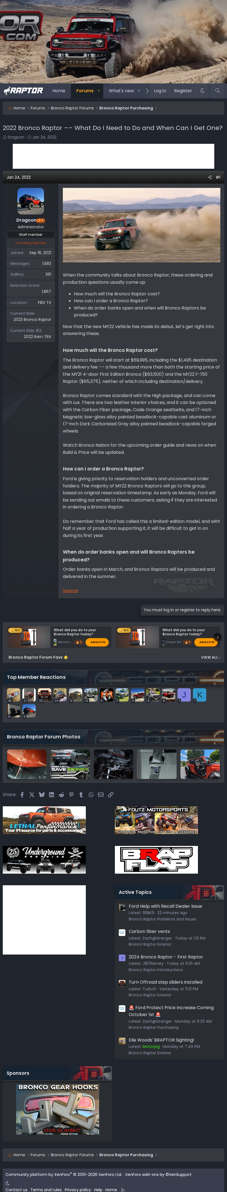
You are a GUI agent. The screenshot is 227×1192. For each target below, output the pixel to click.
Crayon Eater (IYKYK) (180, 642)
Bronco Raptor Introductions (156, 970)
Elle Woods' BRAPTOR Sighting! (161, 1040)
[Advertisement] (113, 156)
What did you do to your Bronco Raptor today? (75, 632)
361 (48, 274)
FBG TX (44, 302)
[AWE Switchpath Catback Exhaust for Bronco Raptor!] (113, 764)
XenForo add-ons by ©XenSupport (158, 1174)
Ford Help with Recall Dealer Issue (165, 906)
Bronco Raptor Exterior (150, 944)
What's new (121, 91)
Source (70, 590)
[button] (98, 90)
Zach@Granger (157, 938)
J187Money (153, 963)
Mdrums (64, 642)
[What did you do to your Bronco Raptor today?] (157, 764)
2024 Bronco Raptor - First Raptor (166, 957)
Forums (85, 91)
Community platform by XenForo (64, 1174)
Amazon (98, 642)
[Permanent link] (160, 350)
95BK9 (148, 912)
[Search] (217, 90)
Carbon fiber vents (149, 931)
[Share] (210, 177)
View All (210, 657)
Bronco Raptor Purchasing (154, 1027)
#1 (218, 177)
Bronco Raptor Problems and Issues (163, 919)
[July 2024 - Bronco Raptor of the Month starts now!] (200, 764)
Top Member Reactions (36, 677)
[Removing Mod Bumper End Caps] (27, 764)
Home (58, 91)
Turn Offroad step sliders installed (165, 982)
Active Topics (135, 892)
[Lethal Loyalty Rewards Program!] (70, 764)
